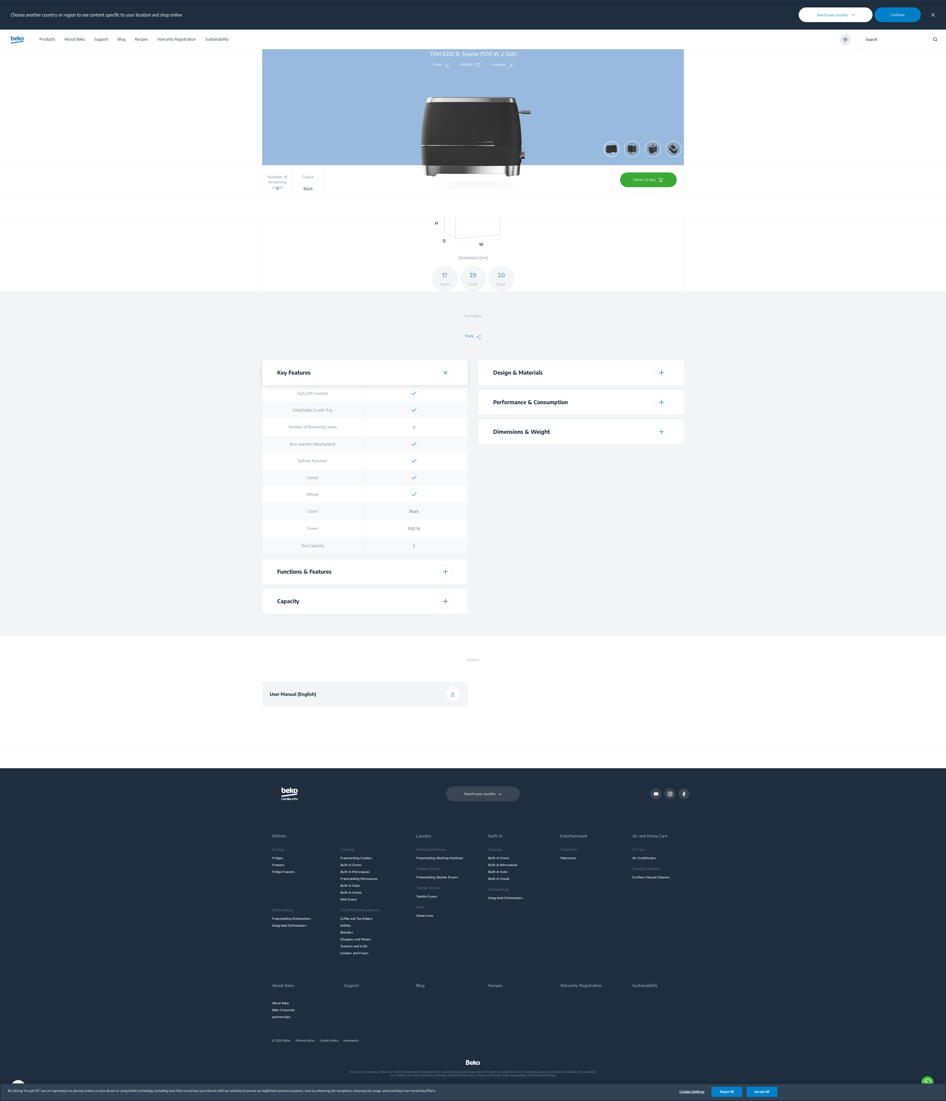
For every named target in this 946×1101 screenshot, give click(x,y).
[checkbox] (414, 393)
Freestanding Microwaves (359, 879)
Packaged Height (528, 521)
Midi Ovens (348, 899)
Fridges (277, 858)
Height (529, 452)
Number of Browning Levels (312, 426)
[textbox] (414, 393)
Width (528, 469)
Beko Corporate (283, 1010)
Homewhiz (351, 1040)
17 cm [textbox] (630, 452)
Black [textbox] (414, 511)
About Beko (280, 1003)
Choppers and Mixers (355, 939)
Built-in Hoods (351, 892)
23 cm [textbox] (630, 521)
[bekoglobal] (17, 40)
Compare (498, 65)
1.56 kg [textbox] (630, 504)
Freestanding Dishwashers (291, 918)
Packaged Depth (529, 555)
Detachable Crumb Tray (313, 410)
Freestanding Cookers (356, 858)
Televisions (568, 858)
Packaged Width (528, 538)
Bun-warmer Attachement (312, 444)
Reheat (312, 494)
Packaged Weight (529, 573)
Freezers (278, 865)
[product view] (611, 149)
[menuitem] (46, 39)
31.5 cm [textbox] (630, 538)
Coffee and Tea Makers (356, 918)
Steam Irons (425, 916)
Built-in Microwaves (355, 872)
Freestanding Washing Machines (439, 858)
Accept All (761, 1092)
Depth (529, 486)
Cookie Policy (329, 1040)
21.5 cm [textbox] (630, 556)
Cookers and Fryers (354, 953)
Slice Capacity (312, 545)
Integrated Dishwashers (289, 925)
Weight (528, 504)
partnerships (281, 1017)
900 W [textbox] (414, 528)
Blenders (346, 932)
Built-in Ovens (351, 865)
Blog (420, 985)
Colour (312, 511)
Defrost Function (312, 460)
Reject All (727, 1092)
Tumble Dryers (427, 896)
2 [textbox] (414, 545)
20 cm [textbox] (630, 487)
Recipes (495, 985)
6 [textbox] (414, 427)
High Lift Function (312, 393)
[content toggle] (445, 372)
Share (437, 65)
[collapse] (933, 14)
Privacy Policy (305, 1040)
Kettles (345, 925)
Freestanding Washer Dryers (437, 877)
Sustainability (645, 985)
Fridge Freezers (283, 872)
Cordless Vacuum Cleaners (651, 877)
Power (312, 528)
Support (351, 985)
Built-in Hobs (350, 885)
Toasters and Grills (354, 946)
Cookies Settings (691, 1092)
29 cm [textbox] (630, 469)
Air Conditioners (644, 858)
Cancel (312, 477)
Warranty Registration (581, 985)
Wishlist (466, 65)
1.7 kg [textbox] (630, 573)
